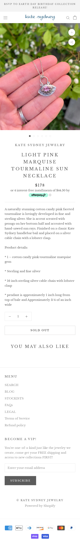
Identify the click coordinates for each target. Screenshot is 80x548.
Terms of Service (17, 418)
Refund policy (15, 425)
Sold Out (40, 330)
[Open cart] (75, 17)
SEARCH (11, 385)
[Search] (68, 17)
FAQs (9, 405)
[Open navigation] (5, 17)
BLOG (9, 391)
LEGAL (10, 412)
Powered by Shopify (40, 506)
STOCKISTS (14, 398)
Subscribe (20, 480)
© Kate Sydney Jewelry (40, 500)
